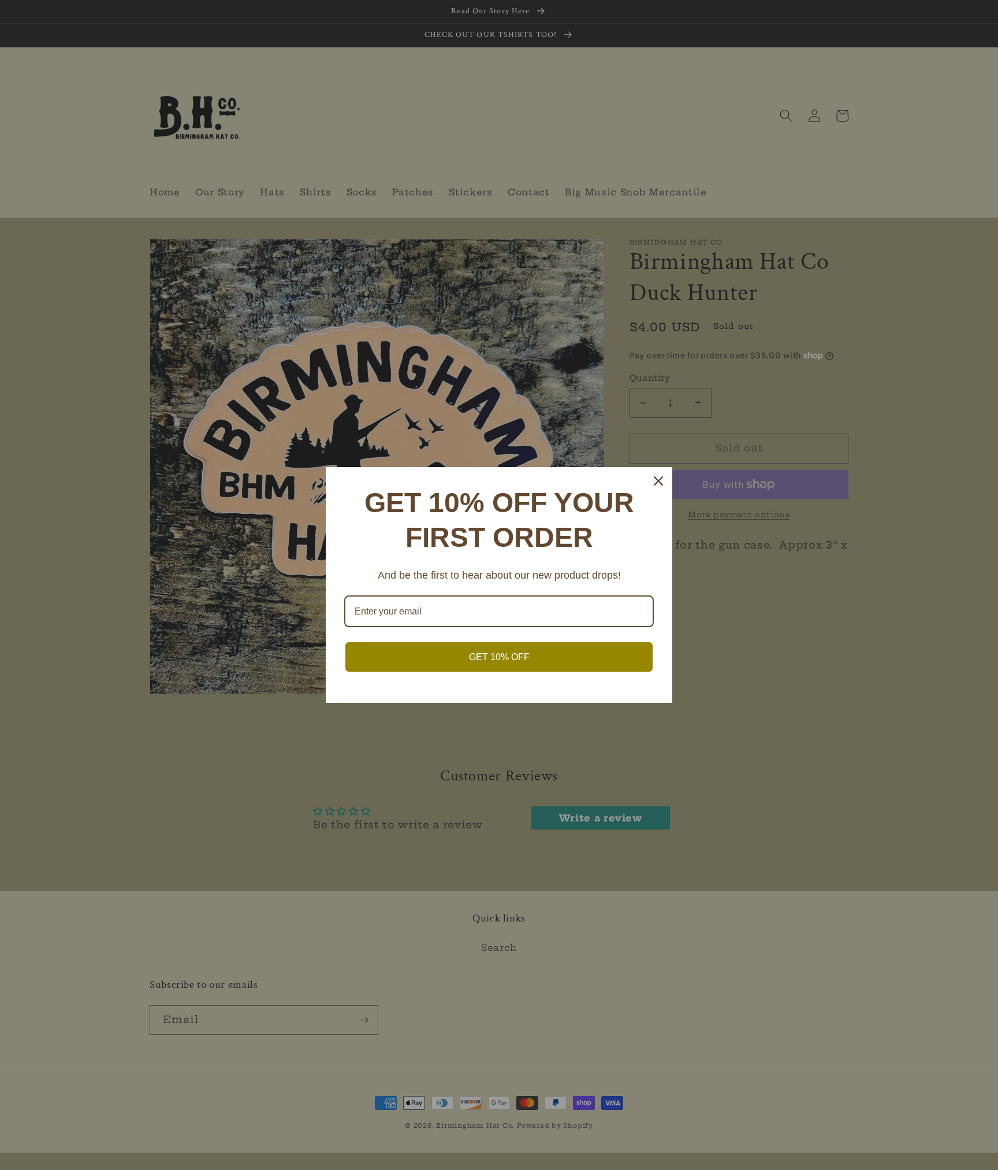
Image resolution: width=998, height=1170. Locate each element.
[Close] (658, 481)
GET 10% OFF (499, 657)
